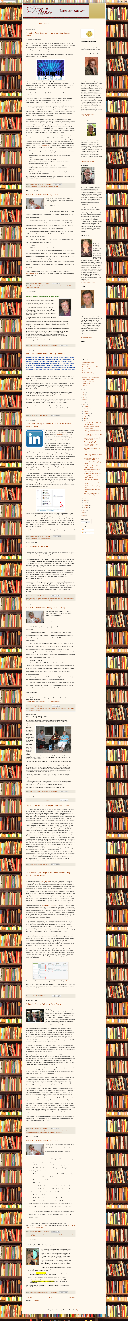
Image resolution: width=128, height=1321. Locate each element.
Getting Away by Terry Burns (91, 479)
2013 (83, 402)
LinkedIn (59, 434)
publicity (56, 186)
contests (35, 1131)
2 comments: (54, 1292)
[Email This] (54, 184)
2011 (83, 510)
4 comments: (54, 345)
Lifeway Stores (86, 383)
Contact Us (46, 23)
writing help (36, 287)
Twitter (65, 432)
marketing (43, 186)
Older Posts (72, 1297)
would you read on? (36, 600)
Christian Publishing (39, 286)
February (86, 505)
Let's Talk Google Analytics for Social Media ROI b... (91, 458)
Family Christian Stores (88, 379)
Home (40, 23)
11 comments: (46, 706)
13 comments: (46, 595)
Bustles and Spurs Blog (88, 373)
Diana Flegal (47, 286)
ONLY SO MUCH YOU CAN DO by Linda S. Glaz (47, 805)
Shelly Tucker (70, 286)
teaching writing (69, 598)
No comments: (54, 800)
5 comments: (46, 864)
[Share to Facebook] (59, 184)
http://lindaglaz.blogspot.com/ (88, 282)
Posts (84, 530)
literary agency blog (58, 598)
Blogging (32, 286)
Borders (84, 371)
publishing (32, 1132)
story (65, 598)
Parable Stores (85, 385)
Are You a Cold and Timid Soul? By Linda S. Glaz (47, 353)
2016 (83, 395)
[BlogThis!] (56, 184)
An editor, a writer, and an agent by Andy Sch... (93, 431)
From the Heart (38, 598)
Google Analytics (45, 881)
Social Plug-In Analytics (48, 905)
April (85, 500)
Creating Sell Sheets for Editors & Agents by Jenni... (92, 476)
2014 (83, 399)
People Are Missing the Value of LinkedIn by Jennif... (92, 438)
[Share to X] (57, 184)
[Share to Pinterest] (61, 184)
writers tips (52, 1132)
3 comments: (47, 995)
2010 (83, 513)
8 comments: (46, 415)
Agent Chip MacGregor (88, 362)
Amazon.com (85, 364)
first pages (53, 286)
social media (48, 538)
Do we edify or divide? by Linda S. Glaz (92, 490)
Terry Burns (29, 600)
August (86, 416)
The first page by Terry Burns (38, 546)
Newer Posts (29, 1297)
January (86, 507)
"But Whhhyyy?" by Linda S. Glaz (92, 473)
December (86, 406)
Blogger (77, 1310)
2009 (83, 515)
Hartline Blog (40, 1131)
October (86, 411)
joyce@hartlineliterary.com (87, 114)
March (85, 502)
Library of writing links (88, 381)
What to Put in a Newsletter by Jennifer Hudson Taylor (91, 494)
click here (68, 981)
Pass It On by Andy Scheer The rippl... (92, 448)
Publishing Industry (39, 1132)
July (85, 418)
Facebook (57, 432)
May (85, 498)
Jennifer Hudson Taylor (35, 186)
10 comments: (48, 184)
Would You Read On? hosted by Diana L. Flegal (46, 194)
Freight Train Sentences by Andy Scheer (92, 486)
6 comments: (48, 536)
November (86, 409)
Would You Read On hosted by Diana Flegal (93, 482)
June (85, 420)
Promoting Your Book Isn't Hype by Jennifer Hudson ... (93, 423)
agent (31, 1131)
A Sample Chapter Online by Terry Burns (43, 1004)
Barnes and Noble (86, 369)
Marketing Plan (45, 145)
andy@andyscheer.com (86, 337)
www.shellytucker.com (32, 273)
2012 (83, 404)
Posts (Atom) (35, 1300)
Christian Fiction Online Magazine (90, 377)
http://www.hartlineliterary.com (88, 116)
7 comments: (46, 1231)
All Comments (86, 533)
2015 (83, 397)
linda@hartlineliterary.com (87, 281)
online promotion (49, 186)
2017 (83, 392)
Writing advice (29, 287)
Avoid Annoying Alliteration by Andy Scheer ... (92, 470)
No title (85, 452)
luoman (67, 1310)
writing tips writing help (46, 600)
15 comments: (46, 283)
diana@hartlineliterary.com (87, 161)
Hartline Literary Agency (61, 286)
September (87, 413)
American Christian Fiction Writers (90, 367)
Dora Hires (53, 708)
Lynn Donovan (65, 1234)
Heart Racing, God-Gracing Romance (49, 701)
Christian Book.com (87, 375)
